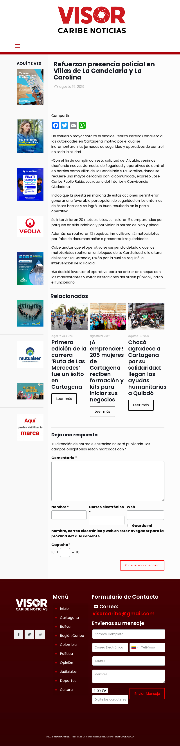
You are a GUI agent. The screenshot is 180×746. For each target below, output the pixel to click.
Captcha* (60, 544)
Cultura (66, 689)
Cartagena (69, 617)
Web (131, 506)
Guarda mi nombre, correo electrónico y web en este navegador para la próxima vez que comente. (107, 531)
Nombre (60, 506)
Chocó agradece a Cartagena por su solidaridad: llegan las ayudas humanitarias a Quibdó (147, 367)
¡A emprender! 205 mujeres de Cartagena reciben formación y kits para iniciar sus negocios (107, 370)
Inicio (64, 608)
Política (66, 653)
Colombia (68, 644)
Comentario (64, 457)
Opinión (66, 662)
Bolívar (66, 626)
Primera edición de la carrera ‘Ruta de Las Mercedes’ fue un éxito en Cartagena (68, 364)
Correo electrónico (106, 509)
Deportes (68, 680)
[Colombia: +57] (135, 647)
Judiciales (68, 671)
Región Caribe (72, 635)
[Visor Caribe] (90, 20)
